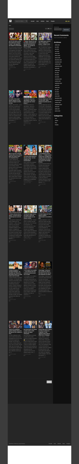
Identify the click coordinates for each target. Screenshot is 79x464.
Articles (42, 21)
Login (68, 21)
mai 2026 (57, 49)
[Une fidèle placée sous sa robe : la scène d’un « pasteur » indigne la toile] (45, 36)
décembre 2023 (58, 98)
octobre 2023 (58, 102)
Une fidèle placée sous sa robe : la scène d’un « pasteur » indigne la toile (44, 43)
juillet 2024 (57, 87)
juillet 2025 (57, 70)
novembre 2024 (58, 79)
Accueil (32, 21)
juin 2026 (57, 47)
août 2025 (57, 68)
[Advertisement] (39, 9)
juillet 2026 (57, 44)
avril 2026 (57, 51)
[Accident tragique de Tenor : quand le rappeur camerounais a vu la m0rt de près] (45, 209)
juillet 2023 (57, 108)
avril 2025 (57, 76)
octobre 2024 (58, 81)
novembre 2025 (58, 61)
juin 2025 (57, 72)
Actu (37, 21)
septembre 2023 (58, 104)
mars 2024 (57, 96)
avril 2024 (57, 93)
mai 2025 (57, 74)
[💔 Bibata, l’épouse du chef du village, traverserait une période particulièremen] (30, 36)
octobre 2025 (58, 64)
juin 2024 (57, 89)
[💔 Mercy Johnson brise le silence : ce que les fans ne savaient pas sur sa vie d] (15, 209)
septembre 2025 (58, 66)
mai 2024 (57, 91)
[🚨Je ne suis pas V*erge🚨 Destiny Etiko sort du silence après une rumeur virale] (15, 148)
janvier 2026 (57, 57)
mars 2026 (57, 53)
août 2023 (57, 106)
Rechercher (56, 27)
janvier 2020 (57, 110)
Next (49, 381)
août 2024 (57, 85)
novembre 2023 (58, 100)
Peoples (53, 21)
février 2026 (57, 55)
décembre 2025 (58, 59)
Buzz (47, 21)
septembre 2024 (58, 83)
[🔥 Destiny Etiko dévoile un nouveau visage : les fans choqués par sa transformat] (30, 150)
